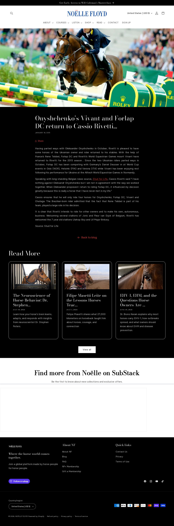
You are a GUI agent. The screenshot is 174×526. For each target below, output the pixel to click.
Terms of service (81, 516)
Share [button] (41, 141)
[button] (12, 13)
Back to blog (89, 237)
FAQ (64, 461)
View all (87, 349)
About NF (67, 451)
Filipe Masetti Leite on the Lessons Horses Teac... (86, 300)
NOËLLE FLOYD (21, 516)
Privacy (119, 457)
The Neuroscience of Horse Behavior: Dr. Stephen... (31, 300)
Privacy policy (66, 516)
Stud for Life (100, 179)
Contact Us (121, 451)
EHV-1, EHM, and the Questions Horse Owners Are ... (138, 300)
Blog (64, 457)
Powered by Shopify (36, 516)
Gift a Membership (71, 471)
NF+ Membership (70, 466)
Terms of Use (122, 461)
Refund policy (52, 516)
